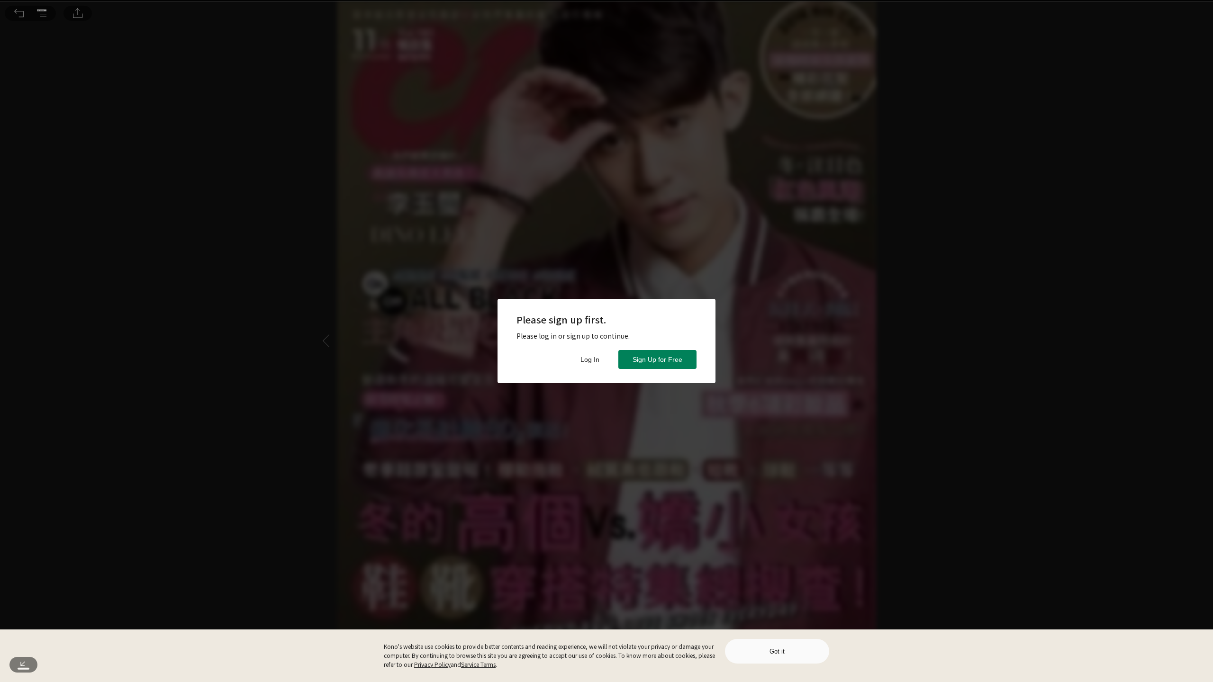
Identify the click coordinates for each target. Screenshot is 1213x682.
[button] (19, 13)
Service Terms (478, 664)
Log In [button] (589, 359)
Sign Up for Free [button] (657, 359)
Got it (777, 651)
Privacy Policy (432, 664)
